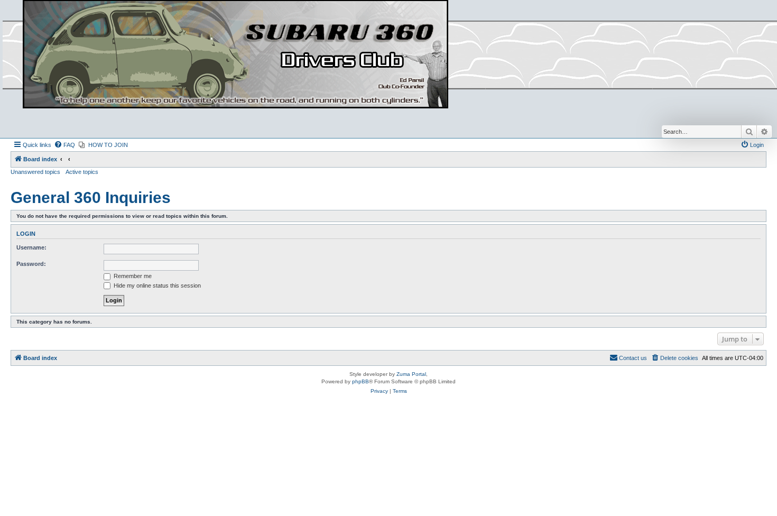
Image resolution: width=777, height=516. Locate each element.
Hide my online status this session (156, 285)
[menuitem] (64, 145)
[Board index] (235, 54)
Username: (31, 247)
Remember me (132, 276)
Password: (31, 264)
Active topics (82, 172)
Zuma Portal (411, 374)
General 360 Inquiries (91, 197)
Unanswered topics (35, 172)
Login (25, 234)
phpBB (360, 381)
